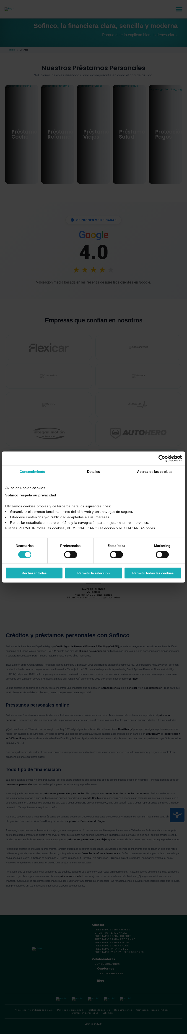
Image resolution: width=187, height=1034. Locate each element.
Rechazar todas (34, 573)
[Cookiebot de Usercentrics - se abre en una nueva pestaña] (162, 458)
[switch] (70, 554)
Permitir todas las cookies (153, 573)
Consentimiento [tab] (32, 472)
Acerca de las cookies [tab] (154, 472)
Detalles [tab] (93, 472)
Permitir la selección (93, 573)
